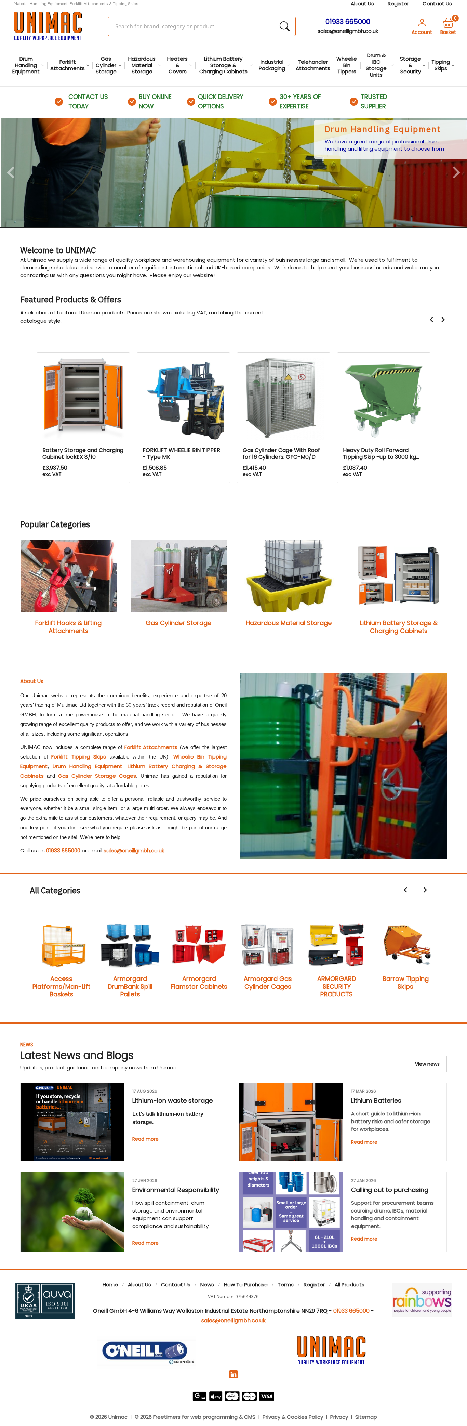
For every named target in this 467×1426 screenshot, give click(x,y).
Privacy (339, 1417)
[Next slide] (455, 172)
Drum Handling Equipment (87, 766)
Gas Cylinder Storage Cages (97, 775)
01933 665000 (63, 850)
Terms (286, 1284)
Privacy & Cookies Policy (293, 1417)
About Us (139, 1284)
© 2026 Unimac (109, 1417)
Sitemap (366, 1417)
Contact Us (175, 1284)
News (26, 1044)
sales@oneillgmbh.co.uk (348, 31)
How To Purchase (246, 1284)
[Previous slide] (11, 172)
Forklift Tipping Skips (78, 756)
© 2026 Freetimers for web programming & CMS (195, 1417)
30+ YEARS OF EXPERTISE (300, 101)
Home (110, 1284)
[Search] (285, 26)
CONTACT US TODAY (88, 101)
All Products (349, 1284)
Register (314, 1284)
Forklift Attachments (151, 747)
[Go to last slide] (432, 319)
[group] (233, 172)
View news (427, 1064)
